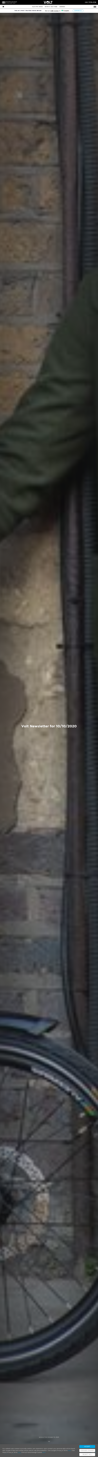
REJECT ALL (87, 1454)
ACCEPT (87, 1446)
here (69, 1450)
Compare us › (78, 10)
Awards (62, 6)
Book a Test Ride (51, 6)
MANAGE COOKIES (87, 1450)
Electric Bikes (37, 6)
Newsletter (43, 1437)
